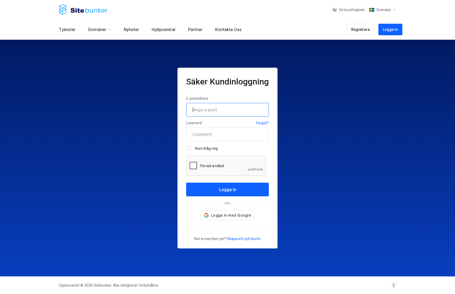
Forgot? (262, 123)
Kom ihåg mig (206, 148)
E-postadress (197, 98)
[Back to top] (393, 285)
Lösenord (194, 123)
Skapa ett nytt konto (244, 239)
